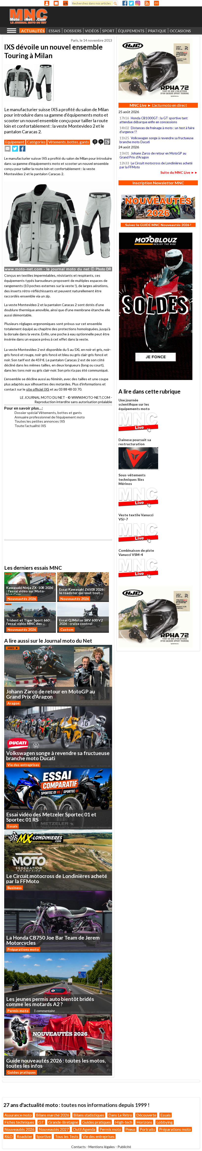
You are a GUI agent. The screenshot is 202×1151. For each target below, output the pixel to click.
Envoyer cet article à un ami (8, 149)
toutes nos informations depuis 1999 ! (105, 1105)
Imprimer (107, 142)
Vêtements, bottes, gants (68, 142)
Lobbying (164, 1122)
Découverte (146, 1115)
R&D (8, 1136)
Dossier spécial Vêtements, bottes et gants (48, 413)
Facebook (124, 3)
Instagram (137, 3)
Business (14, 888)
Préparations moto (23, 949)
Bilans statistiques (88, 1115)
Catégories (36, 142)
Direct (156, 3)
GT (41, 1122)
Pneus (130, 1129)
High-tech (123, 1122)
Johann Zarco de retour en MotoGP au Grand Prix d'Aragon (152, 155)
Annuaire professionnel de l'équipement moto (50, 417)
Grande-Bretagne (63, 1122)
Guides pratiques (21, 1072)
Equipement (14, 142)
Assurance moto (18, 1115)
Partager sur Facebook (22, 149)
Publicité (124, 1147)
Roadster (24, 1136)
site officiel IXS (37, 389)
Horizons (144, 1122)
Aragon (13, 703)
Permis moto (18, 1011)
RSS (147, 3)
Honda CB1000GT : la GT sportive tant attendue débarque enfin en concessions (153, 120)
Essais (12, 826)
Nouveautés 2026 (21, 599)
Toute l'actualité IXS (30, 426)
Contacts (78, 1147)
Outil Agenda (84, 1129)
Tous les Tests (66, 1136)
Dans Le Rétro (120, 1115)
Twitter (131, 3)
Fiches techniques (19, 1122)
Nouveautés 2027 (54, 1129)
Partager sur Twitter (15, 149)
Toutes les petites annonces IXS (40, 421)
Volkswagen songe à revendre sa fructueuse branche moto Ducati (156, 140)
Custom (66, 629)
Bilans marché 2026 (52, 1115)
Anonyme (46, 3)
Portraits (147, 1129)
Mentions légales (101, 1147)
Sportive (43, 1136)
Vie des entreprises (23, 765)
